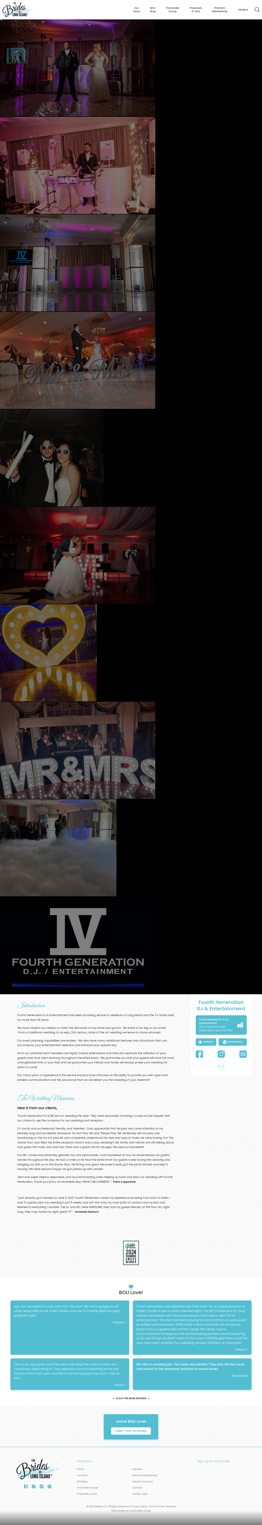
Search (257, 9)
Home (80, 1469)
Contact (137, 1488)
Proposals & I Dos (196, 9)
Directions (240, 1025)
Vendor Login (140, 1494)
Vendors (243, 9)
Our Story (136, 9)
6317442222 (235, 1042)
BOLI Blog (153, 9)
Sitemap (171, 1506)
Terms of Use (156, 1506)
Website (208, 1042)
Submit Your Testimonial (131, 1431)
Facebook (26, 1486)
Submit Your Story (142, 1481)
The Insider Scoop (172, 9)
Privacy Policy (139, 1506)
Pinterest (49, 1486)
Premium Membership (219, 9)
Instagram (33, 1486)
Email (41, 1486)
